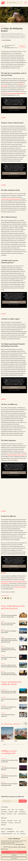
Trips (20, 820)
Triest (15, 813)
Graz (13, 809)
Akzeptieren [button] (14, 855)
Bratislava (9, 813)
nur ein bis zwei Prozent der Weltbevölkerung (14, 93)
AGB (14, 833)
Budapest (3, 813)
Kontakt (22, 831)
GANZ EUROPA (22, 811)
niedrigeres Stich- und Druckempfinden (10, 199)
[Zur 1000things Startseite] (3, 2)
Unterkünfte (4, 822)
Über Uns (3, 831)
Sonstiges (3, 824)
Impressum (22, 833)
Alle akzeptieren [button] (14, 852)
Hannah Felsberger (7, 40)
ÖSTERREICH (3, 809)
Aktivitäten (9, 820)
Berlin (16, 811)
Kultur (15, 820)
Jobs (17, 831)
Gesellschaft (18, 822)
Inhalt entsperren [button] (14, 107)
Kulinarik (3, 820)
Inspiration (3, 689)
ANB (18, 833)
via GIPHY (3, 117)
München (11, 811)
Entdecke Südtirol (22, 813)
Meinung (3, 613)
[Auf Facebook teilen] (8, 598)
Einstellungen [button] (14, 858)
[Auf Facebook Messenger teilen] (5, 598)
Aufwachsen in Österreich (20, 587)
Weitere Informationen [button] (14, 110)
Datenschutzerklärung (6, 833)
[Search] (7, 2)
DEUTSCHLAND (4, 811)
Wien (9, 809)
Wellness (11, 822)
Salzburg (21, 809)
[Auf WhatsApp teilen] (2, 598)
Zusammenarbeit (11, 831)
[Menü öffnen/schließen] (25, 2)
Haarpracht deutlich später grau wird (16, 454)
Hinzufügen (22, 46)
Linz (16, 809)
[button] (10, 598)
